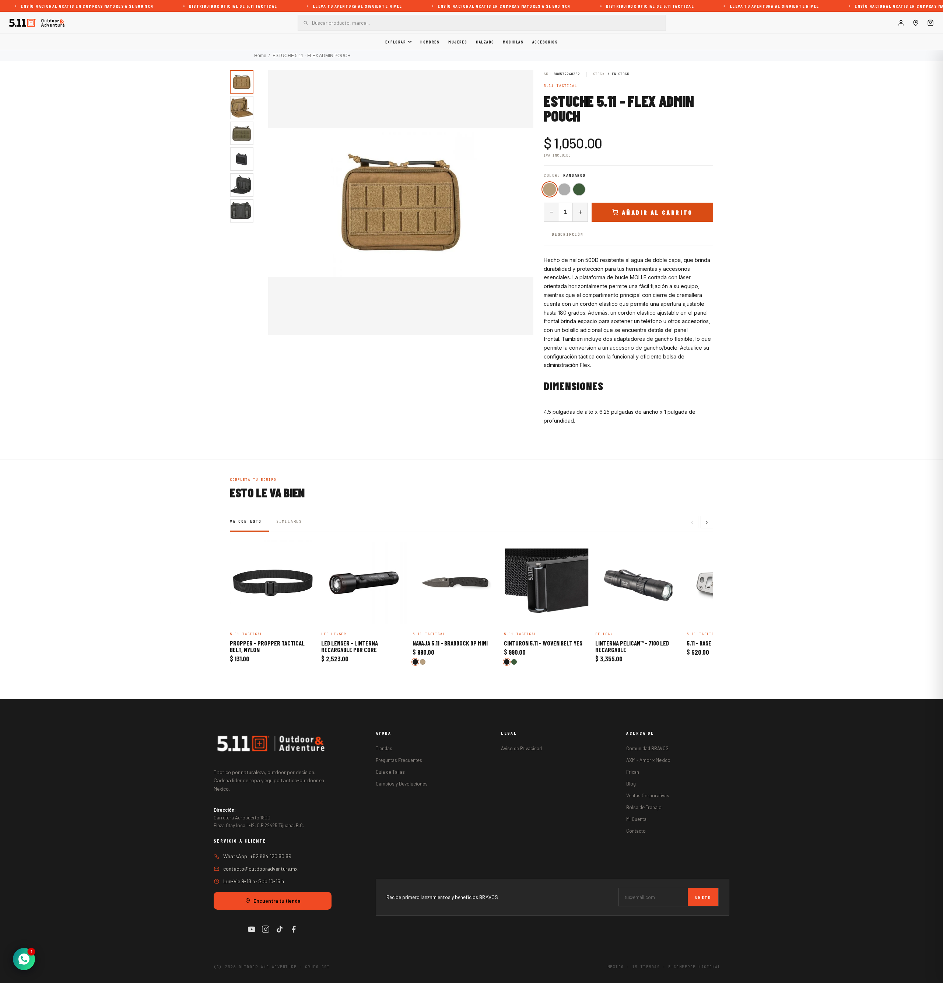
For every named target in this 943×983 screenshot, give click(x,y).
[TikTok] (280, 929)
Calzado (485, 41)
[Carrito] (930, 22)
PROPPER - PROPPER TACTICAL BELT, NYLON (267, 646)
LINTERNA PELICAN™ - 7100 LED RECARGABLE (632, 646)
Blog (631, 784)
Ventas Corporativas (647, 795)
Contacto (636, 831)
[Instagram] (266, 929)
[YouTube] (252, 929)
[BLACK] (564, 189)
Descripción (567, 234)
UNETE (703, 897)
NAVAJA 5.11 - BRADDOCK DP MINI (450, 643)
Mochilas (513, 41)
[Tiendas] (915, 22)
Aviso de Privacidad (521, 748)
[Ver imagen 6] (241, 211)
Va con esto (246, 521)
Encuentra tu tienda (277, 901)
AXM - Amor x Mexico (648, 760)
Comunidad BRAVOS (647, 748)
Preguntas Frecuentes (399, 760)
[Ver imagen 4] (241, 159)
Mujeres (457, 41)
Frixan (632, 772)
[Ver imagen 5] (241, 185)
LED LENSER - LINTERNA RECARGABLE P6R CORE (349, 646)
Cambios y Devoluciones (402, 784)
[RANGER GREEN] (579, 189)
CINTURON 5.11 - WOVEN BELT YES (543, 643)
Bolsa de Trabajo (644, 807)
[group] (400, 202)
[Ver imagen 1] (241, 82)
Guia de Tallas (390, 772)
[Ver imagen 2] (241, 107)
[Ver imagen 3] (241, 133)
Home (260, 55)
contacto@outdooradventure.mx (260, 868)
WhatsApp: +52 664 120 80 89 (257, 856)
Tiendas (384, 748)
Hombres (429, 41)
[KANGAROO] (549, 189)
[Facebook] (294, 929)
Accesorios (545, 41)
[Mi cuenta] (901, 22)
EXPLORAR (395, 41)
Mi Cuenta (636, 819)
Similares (289, 521)
